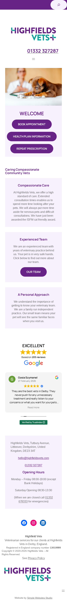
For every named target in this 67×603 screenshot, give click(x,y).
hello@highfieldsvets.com (33, 458)
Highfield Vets (33, 536)
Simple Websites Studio (39, 597)
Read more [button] (33, 407)
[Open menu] (33, 59)
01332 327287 (33, 465)
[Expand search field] (59, 5)
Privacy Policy (36, 558)
